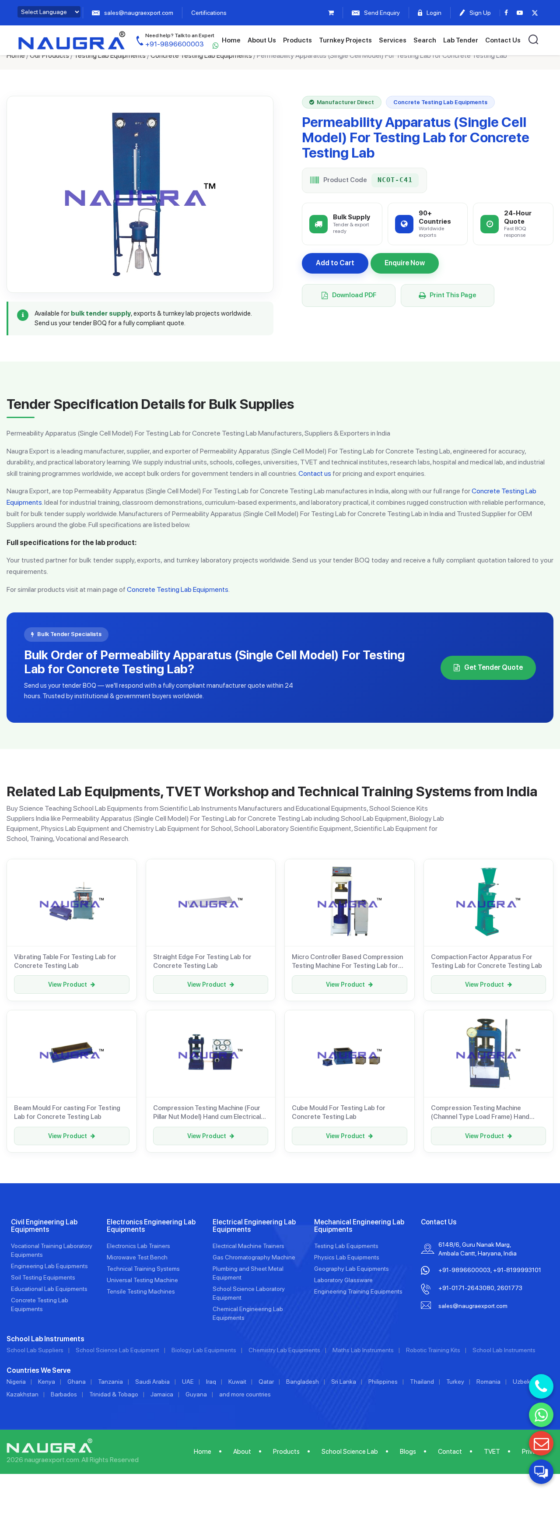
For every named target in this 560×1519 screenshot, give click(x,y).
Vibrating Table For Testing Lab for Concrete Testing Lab (65, 961)
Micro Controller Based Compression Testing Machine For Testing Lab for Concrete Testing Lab (347, 961)
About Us (262, 40)
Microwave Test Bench (137, 1257)
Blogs (408, 1452)
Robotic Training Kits (433, 1350)
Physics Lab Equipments (346, 1257)
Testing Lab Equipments (110, 55)
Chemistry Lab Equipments (284, 1350)
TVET (492, 1452)
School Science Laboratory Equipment (249, 1293)
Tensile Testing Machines (141, 1291)
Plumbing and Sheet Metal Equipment (248, 1273)
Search (424, 40)
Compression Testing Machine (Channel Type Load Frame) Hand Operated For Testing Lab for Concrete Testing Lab (480, 1113)
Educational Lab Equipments (49, 1288)
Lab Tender (460, 40)
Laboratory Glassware (343, 1279)
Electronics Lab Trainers (138, 1245)
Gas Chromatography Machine (254, 1257)
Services (392, 40)
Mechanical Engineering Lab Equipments (359, 1226)
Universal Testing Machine (142, 1279)
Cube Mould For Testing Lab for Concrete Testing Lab (338, 1112)
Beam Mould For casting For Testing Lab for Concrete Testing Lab (67, 1112)
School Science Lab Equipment (117, 1350)
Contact (450, 1452)
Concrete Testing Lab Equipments (201, 55)
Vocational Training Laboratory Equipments (51, 1250)
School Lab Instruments (504, 1350)
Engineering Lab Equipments (49, 1265)
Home (231, 40)
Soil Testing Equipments (43, 1277)
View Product (67, 984)
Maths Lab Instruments (363, 1350)
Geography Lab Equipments (351, 1268)
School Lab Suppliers (35, 1350)
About (242, 1452)
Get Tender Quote (493, 667)
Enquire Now (405, 263)
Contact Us (503, 40)
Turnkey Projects (345, 40)
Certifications (209, 12)
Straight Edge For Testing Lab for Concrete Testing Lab (202, 961)
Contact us (314, 473)
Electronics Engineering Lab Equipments (151, 1226)
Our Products (49, 55)
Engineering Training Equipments (358, 1291)
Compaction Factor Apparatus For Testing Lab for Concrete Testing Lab (486, 961)
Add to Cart (335, 263)
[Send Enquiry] (541, 1443)
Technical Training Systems (143, 1268)
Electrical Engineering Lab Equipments (254, 1226)
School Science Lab (350, 1452)
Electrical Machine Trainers (248, 1245)
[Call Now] (541, 1386)
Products (297, 40)
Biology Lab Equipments (204, 1350)
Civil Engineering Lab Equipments (44, 1226)
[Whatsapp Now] (541, 1415)
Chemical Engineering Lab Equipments (248, 1313)
